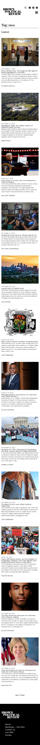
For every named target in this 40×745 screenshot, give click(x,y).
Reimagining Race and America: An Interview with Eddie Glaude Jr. (19, 395)
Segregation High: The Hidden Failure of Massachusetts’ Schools (17, 126)
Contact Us (10, 730)
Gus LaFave (6, 302)
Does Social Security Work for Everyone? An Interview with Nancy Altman (18, 671)
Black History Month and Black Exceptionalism (19, 342)
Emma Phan (6, 141)
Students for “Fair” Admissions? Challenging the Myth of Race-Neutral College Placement (18, 450)
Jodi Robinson (7, 355)
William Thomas (8, 195)
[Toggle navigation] (35, 13)
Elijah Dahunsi (7, 410)
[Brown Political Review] (12, 9)
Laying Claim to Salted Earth (12, 288)
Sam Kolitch (6, 685)
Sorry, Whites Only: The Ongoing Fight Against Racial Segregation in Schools (19, 71)
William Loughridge (9, 249)
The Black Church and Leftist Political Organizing (16, 505)
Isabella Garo (7, 465)
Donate (8, 735)
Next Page (20, 695)
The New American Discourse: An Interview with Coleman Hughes (18, 616)
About (8, 724)
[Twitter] (33, 8)
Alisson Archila (8, 86)
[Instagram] (36, 8)
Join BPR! (9, 732)
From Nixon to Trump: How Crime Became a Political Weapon (18, 181)
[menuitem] (22, 724)
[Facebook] (29, 8)
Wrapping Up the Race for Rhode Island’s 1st (18, 235)
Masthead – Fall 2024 (15, 727)
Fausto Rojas (7, 576)
